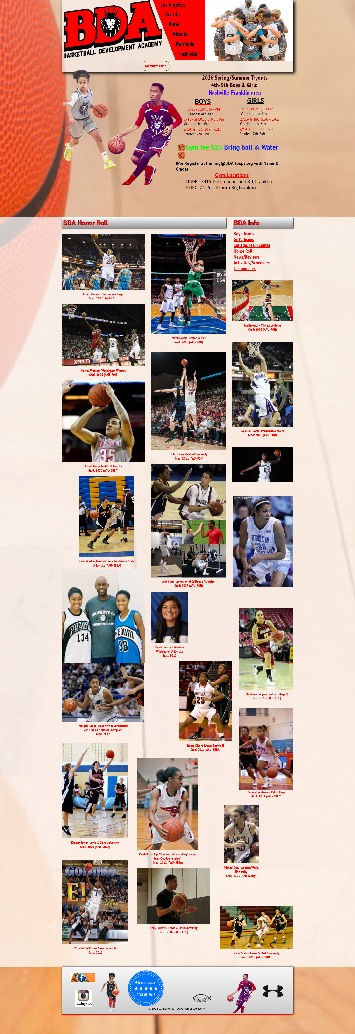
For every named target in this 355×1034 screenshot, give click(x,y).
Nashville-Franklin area (235, 92)
